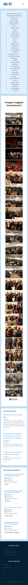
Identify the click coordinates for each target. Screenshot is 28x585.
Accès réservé (15, 74)
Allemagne (14, 58)
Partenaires (15, 72)
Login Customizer (14, 24)
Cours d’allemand (15, 68)
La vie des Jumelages (14, 56)
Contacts (15, 38)
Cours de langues (15, 36)
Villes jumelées (15, 28)
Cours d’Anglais (15, 88)
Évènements (15, 34)
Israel (14, 26)
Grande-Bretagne (14, 78)
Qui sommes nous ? (14, 54)
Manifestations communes (14, 13)
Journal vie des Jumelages (9, 554)
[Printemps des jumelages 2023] (14, 118)
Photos (15, 30)
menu (23, 4)
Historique (15, 32)
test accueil (14, 19)
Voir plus (5, 429)
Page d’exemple (14, 22)
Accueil (14, 76)
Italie (14, 40)
